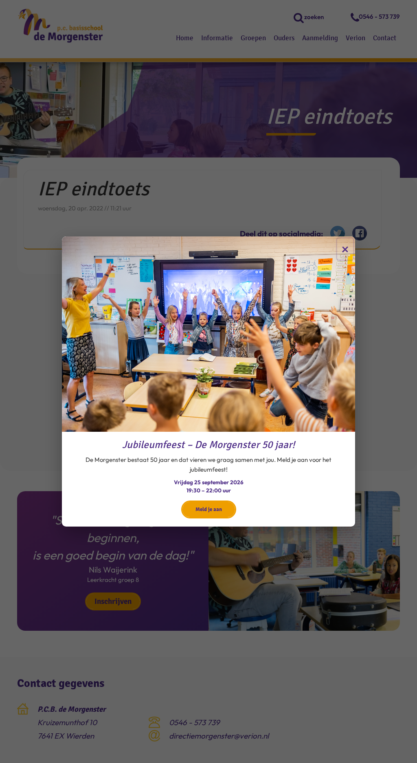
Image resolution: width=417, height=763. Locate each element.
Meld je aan (208, 509)
